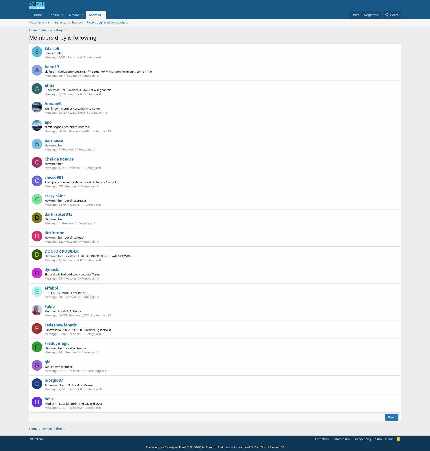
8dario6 (52, 48)
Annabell (53, 103)
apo (48, 122)
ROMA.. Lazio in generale (94, 90)
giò (48, 361)
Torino (96, 274)
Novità (74, 15)
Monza (88, 385)
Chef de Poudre (59, 159)
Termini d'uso (341, 439)
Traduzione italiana (229, 447)
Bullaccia (75, 311)
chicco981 (54, 177)
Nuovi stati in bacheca (68, 22)
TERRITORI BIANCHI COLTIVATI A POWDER (104, 256)
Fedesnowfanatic (61, 325)
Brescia (81, 201)
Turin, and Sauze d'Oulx (86, 404)
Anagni (81, 348)
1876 (86, 293)
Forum (54, 15)
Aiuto (378, 439)
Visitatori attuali (39, 22)
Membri (96, 15)
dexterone (54, 232)
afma (49, 85)
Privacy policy (362, 439)
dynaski (52, 269)
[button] (62, 15)
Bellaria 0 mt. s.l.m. (107, 182)
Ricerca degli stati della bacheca (107, 22)
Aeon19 (52, 66)
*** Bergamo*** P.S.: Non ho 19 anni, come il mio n (120, 72)
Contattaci (322, 439)
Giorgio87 (54, 380)
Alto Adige (93, 108)
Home (37, 15)
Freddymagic (57, 343)
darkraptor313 (59, 214)
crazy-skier (55, 195)
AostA (80, 237)
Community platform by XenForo (181, 447)
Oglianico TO (103, 330)
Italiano (38, 439)
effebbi (51, 288)
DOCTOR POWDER (62, 251)
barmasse (54, 140)
